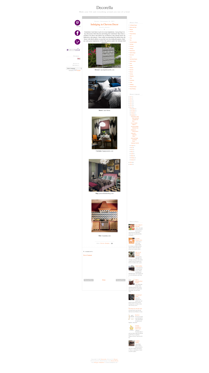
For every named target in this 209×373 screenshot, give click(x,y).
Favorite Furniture (133, 42)
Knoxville (132, 54)
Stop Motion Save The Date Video (135, 308)
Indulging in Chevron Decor (104, 24)
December (133, 108)
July (132, 147)
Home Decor (132, 50)
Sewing (131, 74)
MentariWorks (115, 360)
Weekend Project (133, 86)
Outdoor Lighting (138, 266)
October (132, 112)
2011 (131, 107)
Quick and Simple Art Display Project (134, 139)
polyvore (131, 69)
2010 (131, 162)
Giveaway (132, 46)
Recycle (131, 71)
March (132, 155)
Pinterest (131, 67)
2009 (131, 164)
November (133, 110)
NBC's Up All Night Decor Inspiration (138, 254)
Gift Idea (131, 44)
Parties (131, 65)
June (132, 149)
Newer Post (89, 280)
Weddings (132, 84)
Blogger (131, 29)
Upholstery (132, 80)
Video (131, 82)
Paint (131, 63)
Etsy (131, 40)
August (132, 145)
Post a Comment (87, 255)
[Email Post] (112, 243)
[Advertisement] (73, 98)
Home (103, 280)
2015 (131, 99)
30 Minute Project (133, 25)
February (132, 157)
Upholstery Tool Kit (135, 143)
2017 (131, 97)
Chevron (102, 243)
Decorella (104, 7)
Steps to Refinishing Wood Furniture (138, 281)
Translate (78, 70)
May (132, 151)
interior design (132, 52)
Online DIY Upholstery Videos (134, 135)
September (133, 115)
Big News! (137, 315)
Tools (131, 78)
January (132, 159)
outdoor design (133, 61)
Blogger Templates (99, 362)
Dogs (131, 37)
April (132, 153)
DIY (131, 35)
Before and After (133, 27)
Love (131, 57)
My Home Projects (133, 59)
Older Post (121, 280)
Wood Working (133, 88)
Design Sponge (133, 33)
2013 (131, 103)
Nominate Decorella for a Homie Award (138, 327)
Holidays (131, 48)
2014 (131, 101)
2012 (131, 105)
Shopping (107, 243)
